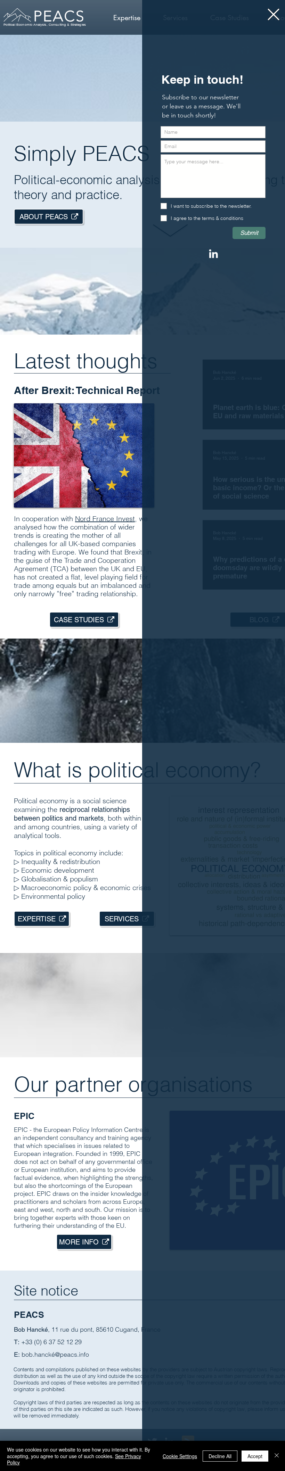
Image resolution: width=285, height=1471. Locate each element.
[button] (273, 14)
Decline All (220, 1456)
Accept (254, 1456)
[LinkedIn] (213, 253)
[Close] (276, 1455)
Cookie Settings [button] (180, 1456)
